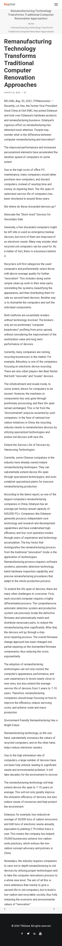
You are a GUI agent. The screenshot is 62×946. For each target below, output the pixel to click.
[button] (56, 4)
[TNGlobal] (9, 4)
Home (31, 23)
